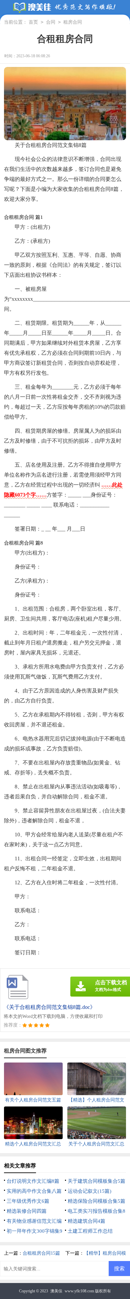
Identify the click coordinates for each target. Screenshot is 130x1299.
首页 (33, 22)
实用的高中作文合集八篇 (34, 1191)
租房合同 (72, 22)
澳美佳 (56, 1291)
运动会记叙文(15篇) (89, 1191)
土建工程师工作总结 (90, 1231)
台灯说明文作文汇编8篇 (33, 1181)
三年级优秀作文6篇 (28, 1201)
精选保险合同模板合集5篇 (96, 1201)
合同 (50, 22)
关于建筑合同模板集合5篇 (96, 1181)
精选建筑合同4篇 (86, 1221)
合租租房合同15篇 (41, 1253)
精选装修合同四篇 (27, 1211)
